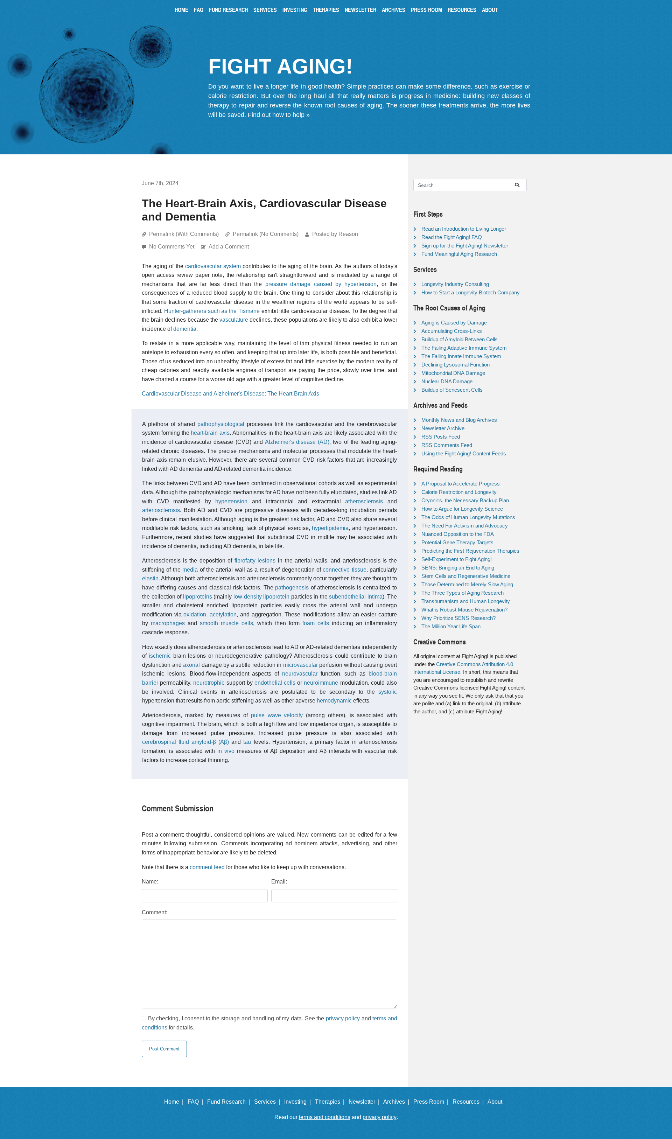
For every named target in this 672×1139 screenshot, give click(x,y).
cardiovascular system (213, 266)
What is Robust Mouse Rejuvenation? (464, 610)
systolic (387, 692)
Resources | (469, 1102)
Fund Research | (230, 1102)
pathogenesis (292, 588)
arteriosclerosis (161, 510)
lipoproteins (197, 597)
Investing (294, 10)
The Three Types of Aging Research (462, 593)
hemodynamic (334, 701)
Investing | (299, 1102)
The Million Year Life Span (451, 626)
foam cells (315, 623)
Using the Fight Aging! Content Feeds (463, 453)
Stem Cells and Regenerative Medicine (465, 576)
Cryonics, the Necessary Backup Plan (465, 500)
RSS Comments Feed (446, 445)
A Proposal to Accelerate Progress (460, 484)
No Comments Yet (172, 247)
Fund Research (228, 10)
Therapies (326, 10)
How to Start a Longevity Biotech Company (470, 292)
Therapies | (331, 1102)
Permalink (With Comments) (184, 234)
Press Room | (432, 1102)
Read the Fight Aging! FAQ (451, 237)
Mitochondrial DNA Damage (453, 373)
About (490, 10)
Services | (268, 1102)
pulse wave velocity (277, 715)
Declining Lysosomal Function (455, 365)
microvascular (300, 665)
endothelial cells (274, 683)
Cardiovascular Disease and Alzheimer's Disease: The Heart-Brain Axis (230, 394)
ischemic (160, 656)
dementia (184, 329)
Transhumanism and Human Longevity (465, 601)
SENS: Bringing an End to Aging (457, 568)
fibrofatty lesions (255, 561)
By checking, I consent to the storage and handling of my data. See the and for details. (269, 1022)
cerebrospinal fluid (165, 742)
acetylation (223, 614)
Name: (150, 882)
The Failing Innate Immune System (461, 356)
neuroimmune (321, 683)
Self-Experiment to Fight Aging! (456, 559)
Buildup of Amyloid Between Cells (459, 339)
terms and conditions (324, 1117)
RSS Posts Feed (440, 437)
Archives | (397, 1102)
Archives (393, 10)
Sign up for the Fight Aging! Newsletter (464, 246)
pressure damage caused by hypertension (321, 284)
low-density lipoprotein (261, 597)
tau (247, 742)
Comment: (154, 912)
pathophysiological (220, 424)
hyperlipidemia (330, 528)
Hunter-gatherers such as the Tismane (212, 311)
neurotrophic (208, 683)
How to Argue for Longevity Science (462, 509)
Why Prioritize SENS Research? (458, 618)
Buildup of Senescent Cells (452, 390)
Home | (175, 1102)
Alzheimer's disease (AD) (297, 442)
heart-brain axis (210, 433)
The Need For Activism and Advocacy (464, 526)
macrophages (168, 623)
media (190, 570)
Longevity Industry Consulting (455, 284)
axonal (191, 665)
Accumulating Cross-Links (451, 331)
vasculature (233, 320)
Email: (279, 882)
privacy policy (343, 1018)
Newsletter (360, 10)
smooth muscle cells (226, 623)
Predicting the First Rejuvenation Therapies (470, 551)
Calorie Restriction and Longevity (459, 492)
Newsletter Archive (442, 428)
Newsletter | (365, 1102)
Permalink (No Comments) (266, 234)
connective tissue (344, 570)
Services (265, 10)
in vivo (225, 751)
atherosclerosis (364, 501)
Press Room (426, 10)
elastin (150, 578)
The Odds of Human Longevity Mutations (468, 517)
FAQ (198, 10)
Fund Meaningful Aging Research (459, 254)
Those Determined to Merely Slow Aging (467, 584)
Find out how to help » (279, 114)
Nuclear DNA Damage (446, 381)
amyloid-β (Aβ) (210, 742)
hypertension (231, 501)
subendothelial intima (356, 597)
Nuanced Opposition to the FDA (457, 534)
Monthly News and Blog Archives (459, 420)
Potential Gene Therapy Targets (457, 542)
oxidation (194, 614)
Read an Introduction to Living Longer (463, 229)
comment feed (207, 867)
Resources (462, 10)
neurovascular (299, 674)
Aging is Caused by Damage (454, 323)
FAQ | (197, 1102)
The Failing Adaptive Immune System (464, 348)
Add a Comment (229, 247)
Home (181, 10)
